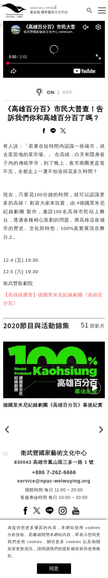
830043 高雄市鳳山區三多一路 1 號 (54, 462)
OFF (67, 92)
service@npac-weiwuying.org (53, 481)
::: (2, 25)
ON (51, 92)
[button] (89, 10)
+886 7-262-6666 (54, 472)
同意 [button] (54, 568)
